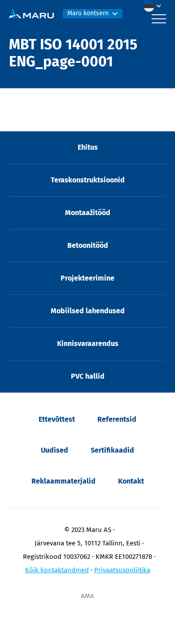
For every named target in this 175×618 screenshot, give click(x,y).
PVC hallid (88, 376)
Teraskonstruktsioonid (88, 180)
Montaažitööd (87, 212)
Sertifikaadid (112, 450)
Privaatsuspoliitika (122, 570)
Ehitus (88, 147)
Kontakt (131, 481)
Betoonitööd (87, 245)
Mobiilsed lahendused (88, 311)
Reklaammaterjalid (63, 481)
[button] (155, 6)
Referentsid (116, 419)
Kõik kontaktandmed (57, 570)
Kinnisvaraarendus (87, 343)
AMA (87, 596)
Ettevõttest (57, 419)
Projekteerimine (87, 278)
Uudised (54, 450)
